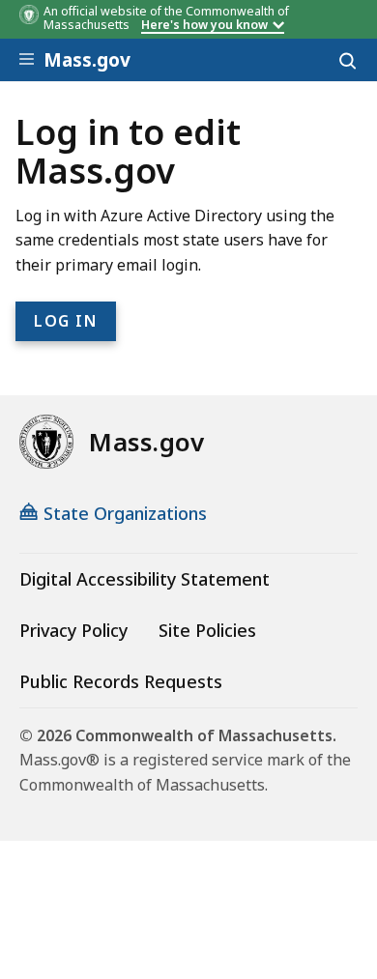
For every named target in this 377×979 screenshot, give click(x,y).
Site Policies (207, 630)
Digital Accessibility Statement (144, 578)
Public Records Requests (120, 681)
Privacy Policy (73, 630)
